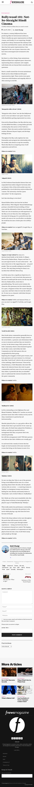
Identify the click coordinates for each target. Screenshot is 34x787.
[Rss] (12, 738)
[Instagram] (19, 738)
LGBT (18, 567)
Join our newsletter (6, 772)
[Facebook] (15, 738)
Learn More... (17, 750)
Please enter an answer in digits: (10, 624)
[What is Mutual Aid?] (9, 690)
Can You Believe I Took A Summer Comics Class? (23, 699)
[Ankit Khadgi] (5, 552)
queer (7, 569)
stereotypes (20, 569)
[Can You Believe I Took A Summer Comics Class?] (24, 690)
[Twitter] (10, 557)
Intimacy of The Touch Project (26, 581)
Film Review (5, 567)
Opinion (3, 696)
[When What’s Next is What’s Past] (24, 672)
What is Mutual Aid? (8, 698)
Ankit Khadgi (19, 30)
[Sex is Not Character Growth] (9, 672)
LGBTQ (23, 567)
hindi (14, 567)
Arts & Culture (21, 696)
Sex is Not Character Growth (8, 681)
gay (11, 567)
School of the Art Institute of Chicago (18, 783)
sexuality (13, 569)
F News (4, 561)
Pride (3, 569)
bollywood (10, 565)
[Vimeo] (22, 738)
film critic (22, 565)
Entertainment (6, 13)
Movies (28, 567)
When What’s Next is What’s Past (24, 681)
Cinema (16, 565)
